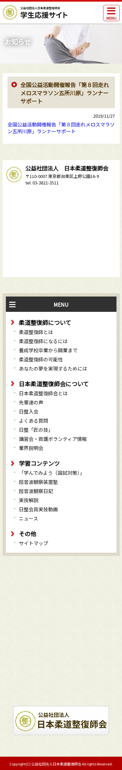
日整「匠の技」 (36, 429)
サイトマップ (33, 543)
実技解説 (28, 500)
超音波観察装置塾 (38, 481)
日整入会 (28, 411)
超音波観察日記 (36, 490)
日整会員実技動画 (38, 509)
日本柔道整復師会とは (43, 393)
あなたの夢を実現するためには (53, 368)
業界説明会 (31, 447)
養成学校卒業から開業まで (48, 350)
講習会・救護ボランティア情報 (53, 438)
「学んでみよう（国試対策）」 (52, 472)
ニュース (28, 518)
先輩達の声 (31, 402)
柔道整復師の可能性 (41, 359)
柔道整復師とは (36, 331)
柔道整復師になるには (43, 341)
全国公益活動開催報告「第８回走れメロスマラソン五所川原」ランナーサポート (61, 128)
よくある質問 (33, 420)
